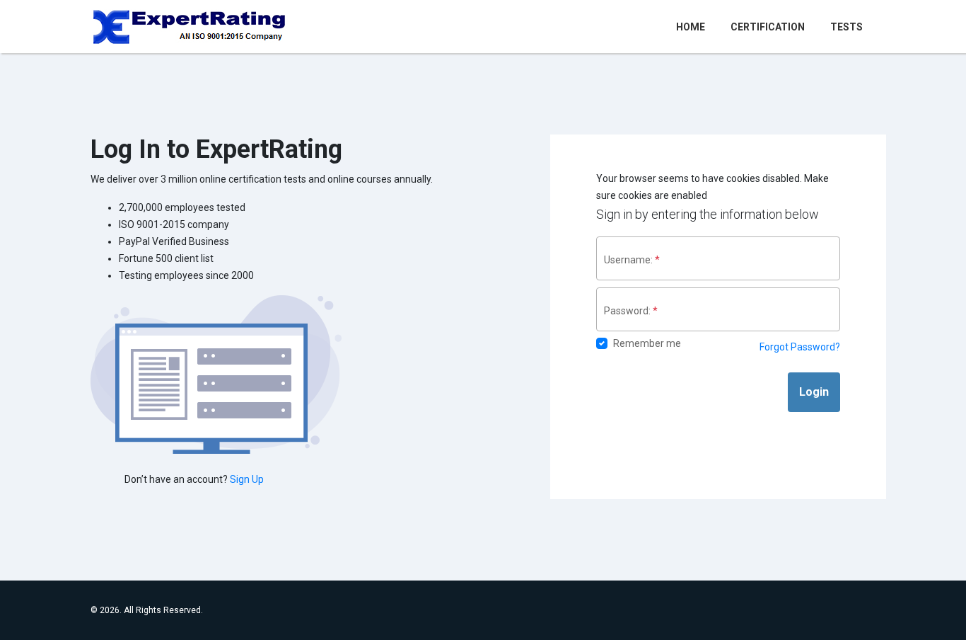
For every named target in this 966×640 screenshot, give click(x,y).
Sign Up (247, 479)
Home (693, 27)
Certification (768, 27)
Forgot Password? (800, 347)
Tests (846, 27)
